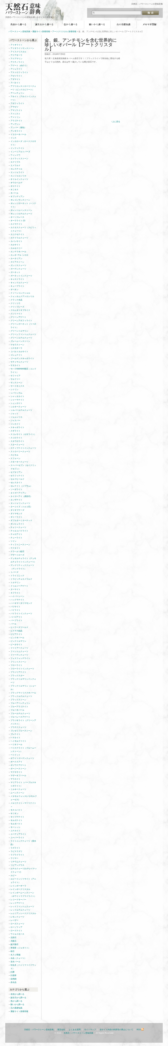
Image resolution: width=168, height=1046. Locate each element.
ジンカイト (15, 424)
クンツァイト (16, 314)
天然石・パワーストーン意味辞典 (25, 7)
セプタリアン (16, 472)
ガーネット (15, 272)
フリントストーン (18, 662)
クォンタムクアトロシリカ (22, 296)
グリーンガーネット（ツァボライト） (23, 326)
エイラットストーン (19, 158)
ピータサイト (16, 644)
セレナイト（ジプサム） (21, 486)
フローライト (16, 665)
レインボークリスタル (20, 889)
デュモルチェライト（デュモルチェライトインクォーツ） (23, 560)
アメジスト (15, 114)
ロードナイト (16, 930)
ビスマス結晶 (16, 631)
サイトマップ (90, 1029)
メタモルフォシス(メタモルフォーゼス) (23, 798)
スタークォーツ (17, 444)
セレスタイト (16, 482)
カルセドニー (16, 248)
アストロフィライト (19, 72)
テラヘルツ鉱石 (17, 551)
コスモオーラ (16, 348)
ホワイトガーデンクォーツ (22, 758)
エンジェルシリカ (18, 176)
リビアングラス (17, 865)
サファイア (15, 376)
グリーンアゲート (18, 317)
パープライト (16, 620)
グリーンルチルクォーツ (21, 338)
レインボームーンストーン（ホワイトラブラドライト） (23, 894)
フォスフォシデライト (20, 658)
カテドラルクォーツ (19, 238)
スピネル (14, 455)
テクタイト (15, 548)
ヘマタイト (15, 737)
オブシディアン (17, 196)
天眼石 (13, 941)
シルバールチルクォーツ (21, 410)
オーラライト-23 (17, 220)
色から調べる (71, 24)
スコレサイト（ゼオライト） (23, 434)
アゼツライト (16, 76)
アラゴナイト (16, 120)
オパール (14, 193)
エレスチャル (16, 169)
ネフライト (15, 593)
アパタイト (15, 83)
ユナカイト (15, 831)
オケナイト (15, 186)
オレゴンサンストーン (20, 200)
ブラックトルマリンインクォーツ (23, 681)
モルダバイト (16, 824)
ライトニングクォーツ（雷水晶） (23, 843)
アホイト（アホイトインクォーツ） (23, 98)
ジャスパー (15, 420)
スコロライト (16, 438)
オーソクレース (17, 217)
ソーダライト (16, 489)
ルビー (13, 875)
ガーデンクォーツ (18, 269)
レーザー (14, 920)
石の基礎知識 (123, 24)
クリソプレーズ (17, 307)
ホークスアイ (16, 762)
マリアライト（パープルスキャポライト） (23, 784)
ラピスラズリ (16, 851)
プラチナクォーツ (18, 727)
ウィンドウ (15, 155)
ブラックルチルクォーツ (21, 696)
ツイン (13, 541)
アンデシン (15, 124)
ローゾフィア (16, 927)
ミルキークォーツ (18, 789)
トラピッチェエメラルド (21, 579)
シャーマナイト (17, 400)
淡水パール (15, 961)
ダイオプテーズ (17, 510)
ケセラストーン (17, 345)
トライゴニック (17, 575)
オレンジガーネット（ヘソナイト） (23, 205)
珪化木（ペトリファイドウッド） (23, 967)
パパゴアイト (16, 617)
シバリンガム (16, 393)
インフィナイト (17, 148)
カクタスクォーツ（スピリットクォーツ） (23, 229)
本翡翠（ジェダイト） (20, 948)
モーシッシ (15, 827)
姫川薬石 (14, 944)
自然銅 (13, 979)
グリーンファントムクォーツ (23, 334)
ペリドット (15, 755)
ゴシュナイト (16, 355)
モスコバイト (16, 810)
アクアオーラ (16, 55)
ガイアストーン (17, 262)
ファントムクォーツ (19, 651)
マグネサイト (16, 772)
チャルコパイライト (19, 531)
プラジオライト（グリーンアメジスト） (23, 722)
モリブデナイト (17, 817)
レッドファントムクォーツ (22, 906)
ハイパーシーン (17, 596)
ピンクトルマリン (18, 641)
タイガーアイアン (18, 493)
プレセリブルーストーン (21, 731)
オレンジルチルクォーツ (21, 214)
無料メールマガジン (149, 24)
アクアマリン (16, 58)
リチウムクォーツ (18, 862)
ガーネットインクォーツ (21, 276)
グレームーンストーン (20, 341)
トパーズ (14, 572)
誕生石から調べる (45, 24)
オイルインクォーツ (19, 179)
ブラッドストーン (18, 700)
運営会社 (61, 1029)
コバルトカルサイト (19, 351)
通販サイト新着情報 (41, 31)
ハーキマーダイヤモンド (21, 603)
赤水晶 (13, 982)
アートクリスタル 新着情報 (64, 31)
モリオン (14, 813)
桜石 (12, 951)
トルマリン (15, 582)
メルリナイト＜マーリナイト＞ (23, 805)
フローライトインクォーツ (22, 669)
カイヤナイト (16, 224)
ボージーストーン (18, 768)
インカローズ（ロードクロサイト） (23, 143)
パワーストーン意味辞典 (19, 31)
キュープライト (17, 286)
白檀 (12, 972)
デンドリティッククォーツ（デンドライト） (22, 567)
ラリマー (14, 858)
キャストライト (17, 279)
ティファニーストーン (20, 544)
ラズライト (15, 848)
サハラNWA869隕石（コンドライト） (23, 370)
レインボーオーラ (18, 886)
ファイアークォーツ (19, 648)
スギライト (15, 431)
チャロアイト (16, 534)
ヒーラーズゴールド (19, 627)
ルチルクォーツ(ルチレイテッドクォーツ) (23, 870)
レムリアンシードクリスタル (23, 913)
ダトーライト (16, 517)
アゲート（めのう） (19, 65)
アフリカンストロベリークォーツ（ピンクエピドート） (23, 88)
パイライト (15, 610)
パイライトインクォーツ (22, 613)
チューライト (16, 538)
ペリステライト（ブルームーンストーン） (23, 750)
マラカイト (15, 779)
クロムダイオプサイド (20, 310)
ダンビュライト (17, 524)
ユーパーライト (17, 837)
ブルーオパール (17, 710)
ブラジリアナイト (18, 672)
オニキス (14, 189)
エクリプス (15, 162)
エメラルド (15, 165)
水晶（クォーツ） (18, 958)
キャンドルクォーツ (19, 282)
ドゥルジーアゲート (19, 586)
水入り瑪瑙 (15, 955)
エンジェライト (17, 172)
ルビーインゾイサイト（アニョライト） (23, 881)
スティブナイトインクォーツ (23, 448)
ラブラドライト (17, 855)
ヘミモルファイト (18, 741)
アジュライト (16, 69)
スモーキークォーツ (19, 462)
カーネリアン (16, 258)
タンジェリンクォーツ (20, 503)
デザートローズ (17, 555)
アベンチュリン (17, 93)
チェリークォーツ (18, 527)
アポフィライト (17, 103)
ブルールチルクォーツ (20, 713)
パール (13, 624)
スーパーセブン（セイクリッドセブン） (23, 467)
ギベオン (14, 289)
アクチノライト (17, 62)
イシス (13, 138)
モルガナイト (16, 820)
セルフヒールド (17, 479)
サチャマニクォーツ (19, 362)
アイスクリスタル (18, 52)
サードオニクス (17, 386)
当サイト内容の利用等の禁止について (116, 1029)
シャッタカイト (17, 396)
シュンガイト (16, 403)
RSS (139, 1029)
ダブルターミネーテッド (21, 520)
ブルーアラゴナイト (19, 706)
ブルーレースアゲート (20, 717)
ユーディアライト (18, 834)
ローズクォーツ (17, 924)
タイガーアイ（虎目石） (21, 496)
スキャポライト (17, 427)
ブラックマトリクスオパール (23, 693)
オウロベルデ (16, 183)
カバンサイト (16, 241)
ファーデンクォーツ (19, 655)
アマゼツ (14, 107)
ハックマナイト (17, 600)
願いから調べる (97, 24)
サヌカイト (15, 365)
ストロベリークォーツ (20, 451)
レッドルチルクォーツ (20, 910)
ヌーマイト (15, 589)
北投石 (13, 937)
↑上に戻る (115, 121)
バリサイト (15, 606)
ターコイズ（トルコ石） (21, 507)
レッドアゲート (17, 903)
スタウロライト (17, 441)
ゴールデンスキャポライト (22, 358)
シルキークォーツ (18, 407)
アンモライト (16, 131)
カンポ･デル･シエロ (19, 255)
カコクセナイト (17, 234)
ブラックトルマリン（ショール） (23, 687)
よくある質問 (75, 1029)
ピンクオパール (17, 637)
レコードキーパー (18, 899)
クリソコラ (15, 303)
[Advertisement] (72, 94)
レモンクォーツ (17, 917)
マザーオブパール (18, 775)
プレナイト (15, 734)
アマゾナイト (16, 110)
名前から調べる (18, 24)
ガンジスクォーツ (18, 265)
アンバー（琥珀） (18, 127)
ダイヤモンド (16, 513)
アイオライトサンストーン (22, 48)
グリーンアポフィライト (21, 320)
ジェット (14, 413)
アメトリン (15, 117)
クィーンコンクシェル (20, 293)
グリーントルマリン (19, 331)
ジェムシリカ (16, 417)
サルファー (15, 379)
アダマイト (15, 79)
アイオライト (16, 45)
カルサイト (15, 245)
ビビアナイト (16, 634)
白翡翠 (13, 975)
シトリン (14, 389)
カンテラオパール (18, 251)
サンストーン (16, 382)
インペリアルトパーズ (20, 152)
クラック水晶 (16, 300)
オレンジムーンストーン (21, 210)
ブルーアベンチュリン (20, 703)
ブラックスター (17, 675)
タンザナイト (16, 500)
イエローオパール (18, 134)
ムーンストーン (17, 793)
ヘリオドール (16, 744)
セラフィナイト (17, 475)
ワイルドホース (17, 934)
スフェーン (15, 458)
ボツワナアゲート (18, 765)
